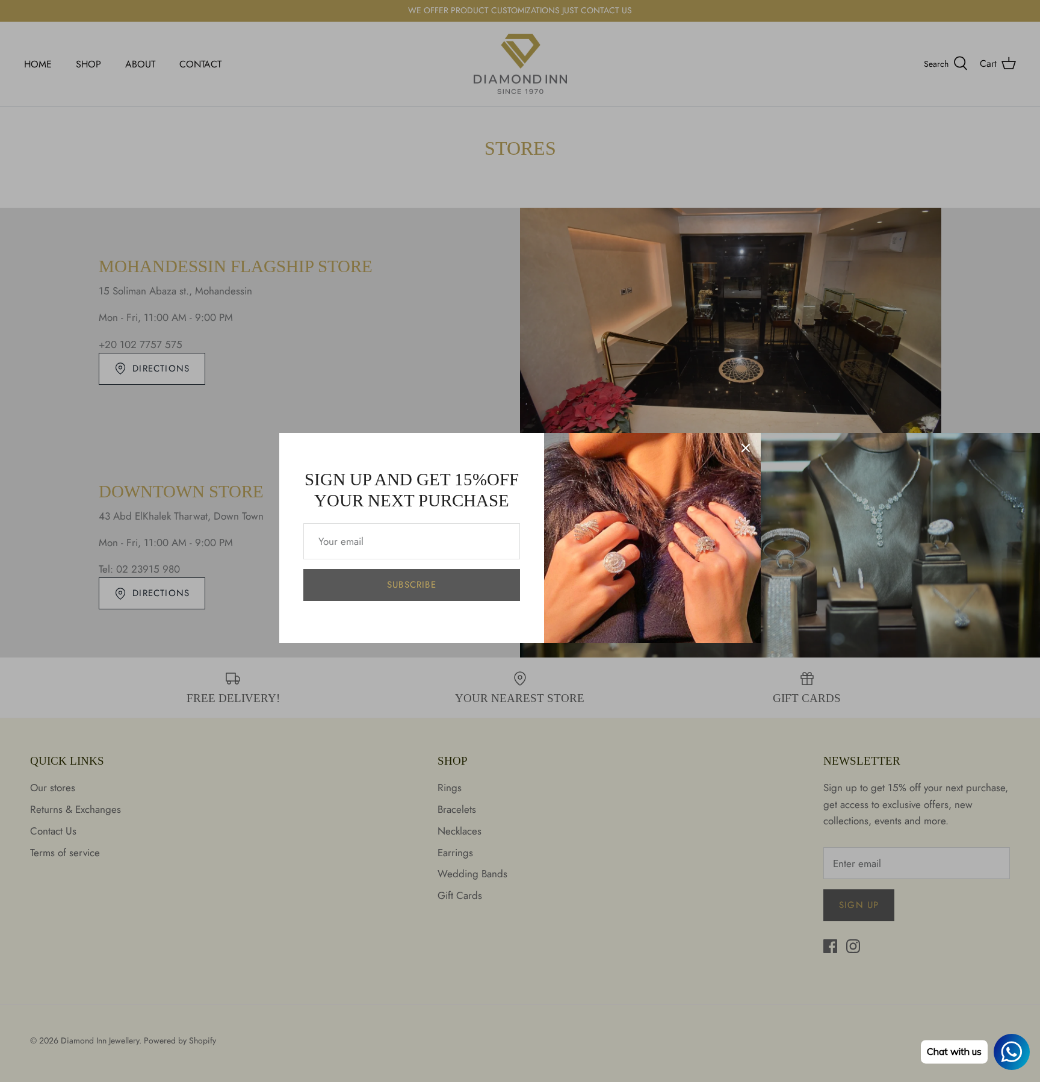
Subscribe (411, 584)
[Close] (745, 448)
